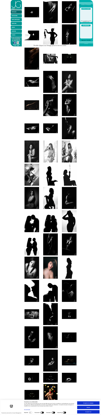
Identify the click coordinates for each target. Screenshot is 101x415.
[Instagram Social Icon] (18, 43)
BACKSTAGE (14, 31)
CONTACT (13, 27)
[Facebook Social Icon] (15, 43)
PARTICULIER (14, 11)
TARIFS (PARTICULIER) (16, 19)
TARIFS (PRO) (14, 23)
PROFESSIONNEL (15, 15)
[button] (86, 4)
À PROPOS (13, 35)
